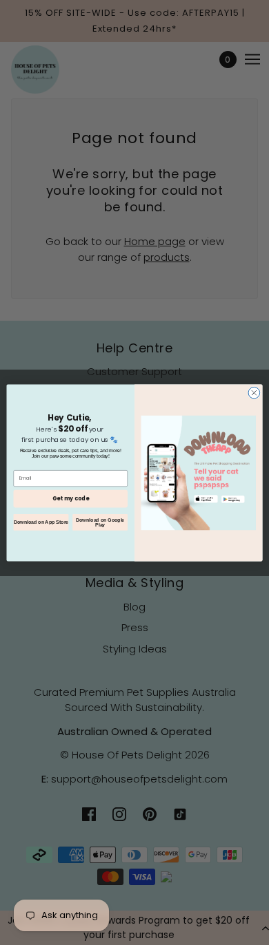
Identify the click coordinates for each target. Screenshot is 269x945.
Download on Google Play (100, 522)
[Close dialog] (254, 393)
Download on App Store (41, 521)
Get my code (70, 498)
